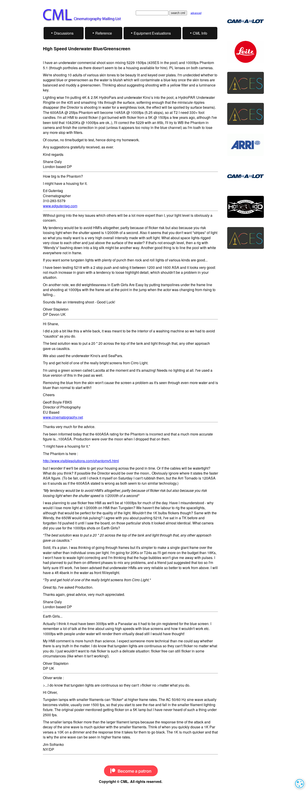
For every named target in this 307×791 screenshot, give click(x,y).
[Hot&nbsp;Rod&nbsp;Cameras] (245, 207)
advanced (196, 13)
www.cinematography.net (63, 417)
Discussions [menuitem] (63, 33)
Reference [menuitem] (103, 33)
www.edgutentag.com (60, 205)
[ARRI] (245, 145)
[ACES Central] (245, 83)
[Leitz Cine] (245, 52)
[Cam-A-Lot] (245, 21)
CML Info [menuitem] (200, 33)
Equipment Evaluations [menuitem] (152, 33)
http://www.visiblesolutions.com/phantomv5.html (81, 460)
